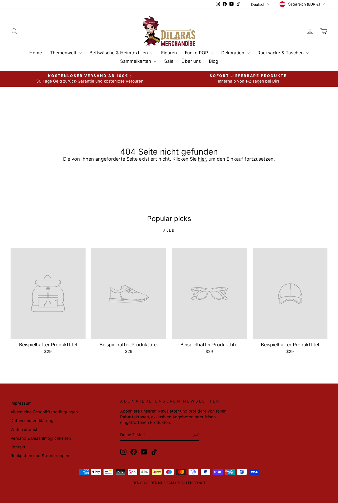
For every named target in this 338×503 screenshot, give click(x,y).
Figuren (169, 52)
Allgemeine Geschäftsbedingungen (44, 411)
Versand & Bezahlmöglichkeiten (41, 438)
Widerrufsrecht (25, 429)
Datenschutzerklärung (32, 420)
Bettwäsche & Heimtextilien (119, 52)
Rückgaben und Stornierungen (40, 455)
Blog (213, 61)
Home (35, 52)
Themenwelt (64, 52)
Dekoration (233, 52)
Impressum (21, 403)
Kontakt (18, 446)
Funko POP (197, 52)
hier (202, 159)
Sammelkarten (136, 61)
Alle (169, 230)
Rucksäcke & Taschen (281, 52)
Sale (168, 61)
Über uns (191, 61)
